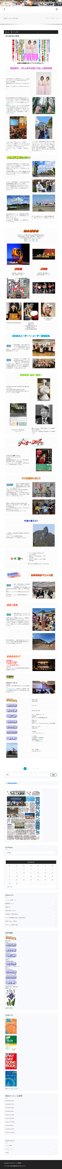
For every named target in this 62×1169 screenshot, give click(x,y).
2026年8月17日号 (9, 1104)
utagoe (8, 32)
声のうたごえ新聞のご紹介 (11, 924)
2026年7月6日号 (9, 1125)
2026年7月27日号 (9, 1115)
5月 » (11, 886)
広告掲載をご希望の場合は (11, 914)
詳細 (37, 239)
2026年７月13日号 (9, 1122)
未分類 (7, 1152)
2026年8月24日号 (9, 1100)
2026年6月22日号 (9, 1129)
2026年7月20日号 (9, 1118)
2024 (53, 18)
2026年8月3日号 (9, 1111)
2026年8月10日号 (9, 1107)
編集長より (8, 907)
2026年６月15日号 (9, 1132)
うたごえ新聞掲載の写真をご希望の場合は (15, 917)
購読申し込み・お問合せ (11, 921)
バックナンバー (9, 1149)
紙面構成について (9, 903)
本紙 (17, 615)
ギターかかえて (11, 688)
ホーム (48, 18)
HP (9, 621)
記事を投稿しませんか (10, 910)
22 (9, 879)
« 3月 (8, 886)
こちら (39, 739)
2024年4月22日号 (12, 36)
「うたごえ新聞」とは (10, 900)
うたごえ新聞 (15, 32)
